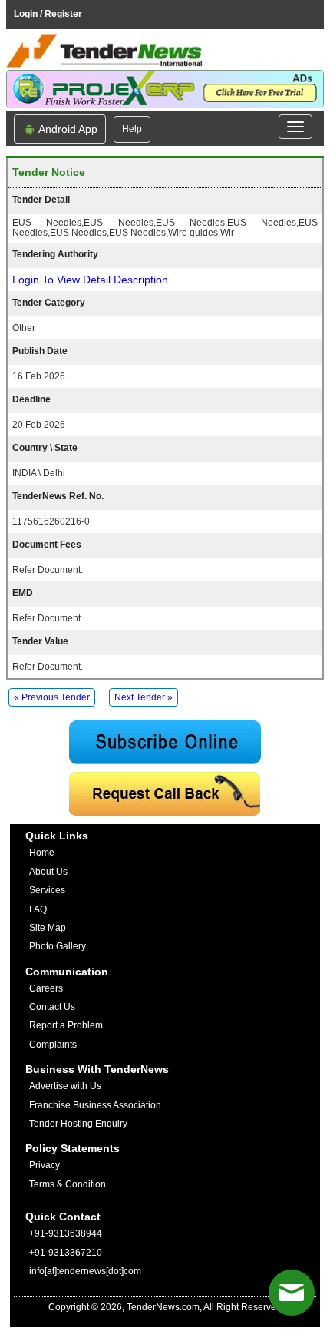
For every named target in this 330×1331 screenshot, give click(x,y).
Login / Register (48, 13)
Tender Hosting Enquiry (78, 1123)
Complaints (53, 1044)
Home (41, 852)
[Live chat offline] (292, 1293)
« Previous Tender (52, 697)
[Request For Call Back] (165, 794)
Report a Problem (66, 1025)
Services (47, 890)
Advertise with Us (65, 1086)
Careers (46, 988)
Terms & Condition (67, 1184)
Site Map (47, 927)
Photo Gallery (57, 946)
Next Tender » (143, 697)
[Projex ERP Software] (165, 88)
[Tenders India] (165, 50)
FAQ (38, 909)
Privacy (44, 1165)
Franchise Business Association (95, 1105)
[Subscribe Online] (165, 742)
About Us (48, 871)
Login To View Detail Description (90, 279)
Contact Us (52, 1007)
